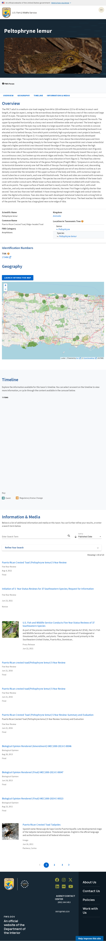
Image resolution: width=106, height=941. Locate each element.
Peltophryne (64, 229)
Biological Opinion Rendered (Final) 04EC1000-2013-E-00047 (32, 772)
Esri (77, 358)
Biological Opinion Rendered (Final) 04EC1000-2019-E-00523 (32, 798)
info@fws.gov (62, 911)
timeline (38, 95)
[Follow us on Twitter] (71, 880)
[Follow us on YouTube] (71, 887)
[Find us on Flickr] (64, 887)
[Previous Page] (39, 865)
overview (8, 95)
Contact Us (91, 891)
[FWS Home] (6, 13)
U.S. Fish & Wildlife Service (24, 12)
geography (23, 95)
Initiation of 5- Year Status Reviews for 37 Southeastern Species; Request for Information (48, 588)
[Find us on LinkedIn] (58, 887)
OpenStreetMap (89, 358)
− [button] (5, 289)
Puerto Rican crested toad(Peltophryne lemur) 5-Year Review (33, 662)
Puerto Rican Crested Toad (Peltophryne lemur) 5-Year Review (34, 562)
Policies (89, 900)
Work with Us (90, 910)
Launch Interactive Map (17, 277)
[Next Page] (68, 865)
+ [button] (5, 285)
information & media (58, 95)
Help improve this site (89, 938)
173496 (5, 257)
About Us (89, 882)
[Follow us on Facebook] (58, 880)
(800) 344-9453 (64, 902)
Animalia (57, 216)
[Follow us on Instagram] (64, 880)
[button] (51, 548)
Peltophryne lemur (68, 236)
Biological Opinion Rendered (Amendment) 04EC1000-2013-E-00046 (36, 746)
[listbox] (89, 537)
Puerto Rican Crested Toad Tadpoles (41, 824)
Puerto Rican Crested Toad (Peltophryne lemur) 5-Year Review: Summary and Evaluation (47, 714)
